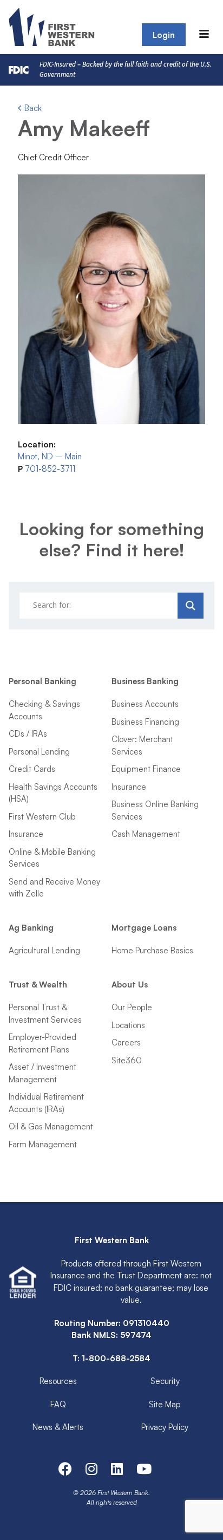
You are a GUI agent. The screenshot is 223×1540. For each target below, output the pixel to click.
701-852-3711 (50, 469)
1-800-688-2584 (116, 1358)
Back (32, 108)
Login (164, 35)
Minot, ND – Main (50, 456)
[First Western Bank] (53, 27)
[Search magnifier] (191, 606)
